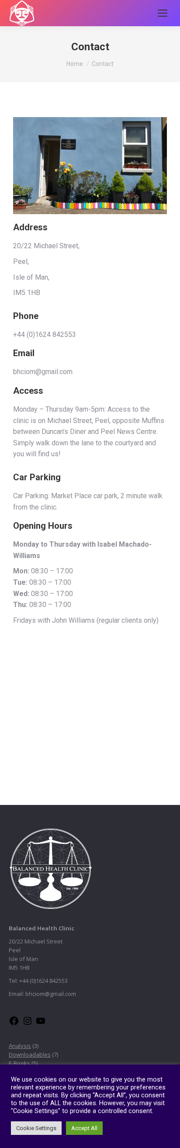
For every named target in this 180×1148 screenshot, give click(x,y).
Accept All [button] (84, 1128)
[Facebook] (14, 1024)
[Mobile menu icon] (162, 13)
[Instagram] (27, 1024)
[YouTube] (40, 1024)
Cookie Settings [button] (36, 1128)
